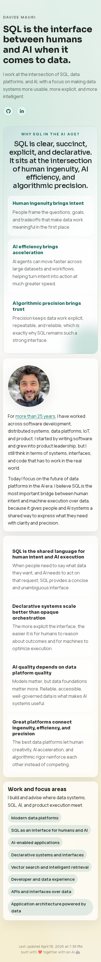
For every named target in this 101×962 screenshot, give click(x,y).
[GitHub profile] (8, 111)
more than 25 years (35, 416)
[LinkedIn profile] (22, 111)
